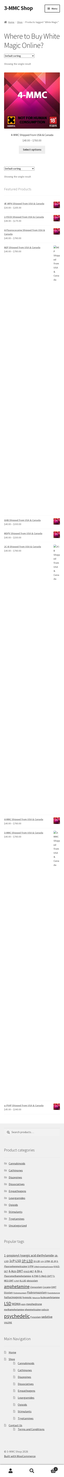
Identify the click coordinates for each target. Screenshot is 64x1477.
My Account (10, 1471)
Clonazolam (36, 1287)
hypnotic (27, 1297)
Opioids (13, 1205)
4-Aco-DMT (16, 1271)
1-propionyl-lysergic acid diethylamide (29, 1255)
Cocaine (47, 1287)
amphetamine (17, 1286)
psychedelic (17, 1316)
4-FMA (35, 1276)
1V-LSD (36, 1261)
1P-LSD (27, 1260)
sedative (46, 1317)
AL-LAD (23, 1280)
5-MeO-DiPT (46, 1276)
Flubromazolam (37, 1292)
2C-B (53, 1261)
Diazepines (15, 1177)
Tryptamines (16, 1218)
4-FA (37, 1271)
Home (11, 22)
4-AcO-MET (28, 1271)
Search (32, 1471)
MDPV (23, 1304)
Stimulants (15, 1212)
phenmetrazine (33, 1309)
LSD (7, 1303)
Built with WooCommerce (20, 1456)
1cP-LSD (15, 1261)
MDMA (16, 1304)
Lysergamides (17, 1198)
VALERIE (8, 1322)
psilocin (45, 1309)
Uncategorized (18, 1225)
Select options (32, 149)
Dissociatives (17, 1184)
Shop (20, 22)
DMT (53, 1287)
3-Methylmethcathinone (43, 1266)
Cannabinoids (17, 1163)
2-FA (42, 1261)
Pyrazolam (35, 1317)
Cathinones (16, 1170)
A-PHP (16, 1281)
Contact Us (15, 1425)
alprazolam (32, 1280)
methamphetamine (14, 1309)
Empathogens (17, 1191)
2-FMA (47, 1261)
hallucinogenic (13, 1297)
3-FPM (30, 1266)
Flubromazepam (19, 1293)
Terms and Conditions (31, 1429)
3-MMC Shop (18, 8)
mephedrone (34, 1304)
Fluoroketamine (53, 1293)
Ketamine (36, 1297)
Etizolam (8, 1292)
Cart (49, 1467)
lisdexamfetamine (50, 1297)
